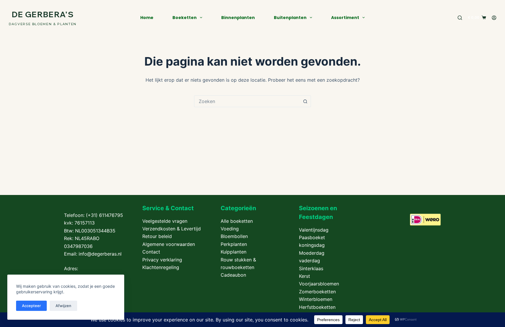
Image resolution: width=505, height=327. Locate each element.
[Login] (494, 18)
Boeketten (184, 17)
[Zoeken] (460, 18)
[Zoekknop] (305, 101)
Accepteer (31, 305)
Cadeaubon (233, 275)
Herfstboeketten (317, 307)
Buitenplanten (290, 17)
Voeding (230, 229)
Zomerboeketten (317, 292)
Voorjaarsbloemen (319, 284)
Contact (151, 252)
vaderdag (309, 260)
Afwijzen (63, 305)
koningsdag (312, 245)
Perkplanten (234, 244)
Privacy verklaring (162, 260)
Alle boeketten (237, 221)
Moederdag (311, 253)
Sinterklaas (311, 268)
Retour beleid (157, 236)
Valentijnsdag (313, 230)
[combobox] (247, 101)
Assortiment (345, 17)
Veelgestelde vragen (164, 221)
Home (146, 17)
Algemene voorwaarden (168, 244)
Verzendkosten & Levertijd (171, 229)
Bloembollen (234, 236)
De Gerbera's (43, 14)
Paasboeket (312, 237)
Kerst (304, 276)
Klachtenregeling (160, 267)
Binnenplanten (238, 17)
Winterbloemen (315, 299)
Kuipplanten (233, 252)
